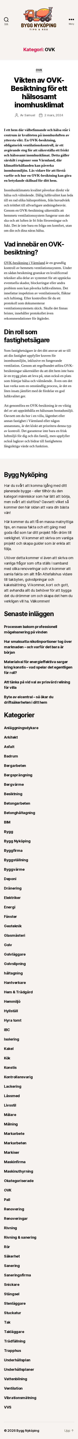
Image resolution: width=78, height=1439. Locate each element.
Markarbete (14, 1133)
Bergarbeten (15, 765)
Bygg (8, 832)
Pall (7, 1199)
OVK (39, 70)
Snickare (11, 1284)
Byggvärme (14, 869)
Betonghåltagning (19, 813)
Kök (7, 1058)
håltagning (13, 973)
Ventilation (13, 1388)
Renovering (14, 1209)
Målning (11, 1124)
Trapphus (12, 1350)
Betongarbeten (17, 803)
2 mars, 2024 (53, 115)
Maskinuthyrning (18, 1171)
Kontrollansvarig (18, 1077)
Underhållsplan (17, 1360)
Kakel (9, 1049)
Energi (9, 907)
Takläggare (14, 1332)
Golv (8, 945)
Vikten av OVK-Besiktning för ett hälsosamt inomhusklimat (39, 92)
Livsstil (10, 1105)
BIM (7, 822)
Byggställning (16, 860)
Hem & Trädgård (18, 992)
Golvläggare (15, 954)
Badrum (11, 756)
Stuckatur (12, 1313)
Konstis (10, 1067)
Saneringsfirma (17, 1275)
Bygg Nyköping (17, 841)
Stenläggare (15, 1303)
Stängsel (11, 1294)
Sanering (12, 1266)
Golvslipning (15, 964)
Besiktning (13, 794)
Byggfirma (13, 850)
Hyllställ (11, 1011)
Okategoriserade (19, 1181)
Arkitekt (11, 737)
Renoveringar (16, 1218)
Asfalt (9, 747)
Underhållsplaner (19, 1369)
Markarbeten (15, 1143)
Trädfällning (14, 1341)
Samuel (29, 115)
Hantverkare (15, 982)
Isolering (11, 1039)
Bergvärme (14, 784)
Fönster (10, 916)
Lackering (12, 1086)
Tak (7, 1322)
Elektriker (12, 898)
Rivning (10, 1228)
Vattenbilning (15, 1379)
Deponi (10, 879)
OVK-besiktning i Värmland (24, 263)
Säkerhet (12, 1256)
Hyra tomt (12, 1020)
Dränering (13, 888)
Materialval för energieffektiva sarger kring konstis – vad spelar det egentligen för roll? (38, 667)
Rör (7, 1247)
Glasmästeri (14, 935)
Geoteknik (13, 926)
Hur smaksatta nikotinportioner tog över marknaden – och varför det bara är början (38, 646)
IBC (7, 1030)
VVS (7, 1407)
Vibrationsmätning (20, 1398)
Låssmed (12, 1096)
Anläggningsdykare (21, 728)
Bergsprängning (18, 775)
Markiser (11, 1152)
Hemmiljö (12, 1001)
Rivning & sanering (20, 1237)
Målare (10, 1115)
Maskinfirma (15, 1162)
